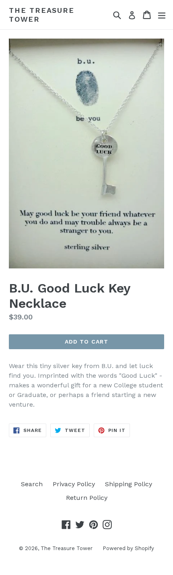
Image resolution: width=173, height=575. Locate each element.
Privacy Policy (74, 484)
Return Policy (86, 497)
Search (32, 484)
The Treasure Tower (41, 14)
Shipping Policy (128, 484)
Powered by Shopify (128, 548)
